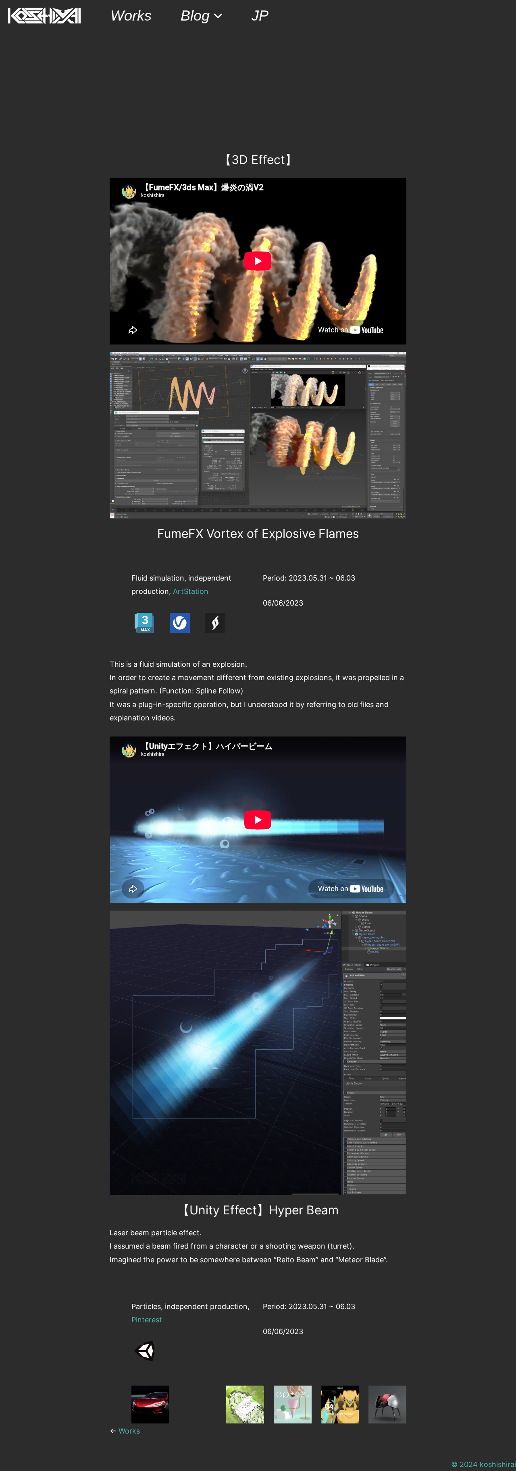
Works (131, 15)
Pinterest (146, 1319)
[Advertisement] (258, 91)
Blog (195, 15)
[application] (216, 16)
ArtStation (190, 591)
